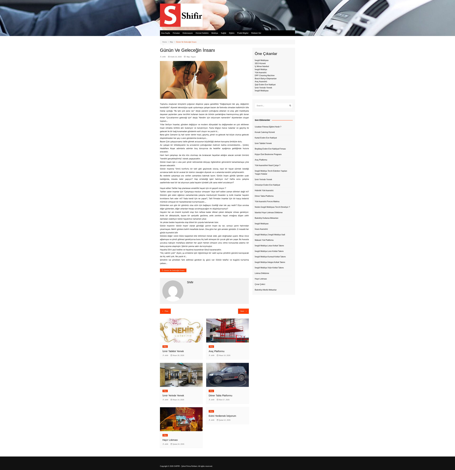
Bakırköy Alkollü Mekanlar (266, 290)
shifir (164, 57)
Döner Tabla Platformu (220, 395)
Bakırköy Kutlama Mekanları (266, 218)
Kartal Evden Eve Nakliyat (266, 138)
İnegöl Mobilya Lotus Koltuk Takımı (269, 246)
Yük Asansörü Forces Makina (267, 201)
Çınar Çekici (260, 284)
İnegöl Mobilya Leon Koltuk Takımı (269, 251)
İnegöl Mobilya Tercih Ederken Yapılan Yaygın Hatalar (271, 172)
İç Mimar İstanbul (262, 66)
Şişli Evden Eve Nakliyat (265, 85)
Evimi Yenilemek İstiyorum (222, 416)
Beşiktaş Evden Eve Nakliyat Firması (270, 149)
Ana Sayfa (165, 33)
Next (242, 311)
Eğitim (231, 33)
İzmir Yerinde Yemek (173, 395)
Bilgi (188, 57)
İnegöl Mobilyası (261, 60)
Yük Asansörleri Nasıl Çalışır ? (267, 165)
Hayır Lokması (170, 440)
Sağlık (223, 33)
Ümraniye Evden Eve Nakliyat (267, 185)
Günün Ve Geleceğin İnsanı (174, 270)
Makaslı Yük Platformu (264, 240)
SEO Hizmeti (260, 63)
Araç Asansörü (261, 82)
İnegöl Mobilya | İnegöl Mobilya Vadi (270, 235)
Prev (166, 311)
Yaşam (193, 57)
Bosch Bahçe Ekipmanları (266, 79)
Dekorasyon (188, 33)
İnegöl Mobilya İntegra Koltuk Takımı (270, 262)
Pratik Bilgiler (242, 33)
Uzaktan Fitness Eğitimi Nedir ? (268, 127)
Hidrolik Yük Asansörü (264, 190)
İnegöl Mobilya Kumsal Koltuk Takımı (270, 257)
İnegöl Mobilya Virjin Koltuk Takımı (269, 268)
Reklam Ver (256, 33)
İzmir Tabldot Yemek (173, 351)
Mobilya (214, 33)
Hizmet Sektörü (202, 33)
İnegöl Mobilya (261, 69)
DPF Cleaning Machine (265, 75)
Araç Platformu (216, 351)
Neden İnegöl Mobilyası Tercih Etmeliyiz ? (272, 207)
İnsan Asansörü (261, 229)
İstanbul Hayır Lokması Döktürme (269, 212)
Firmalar (176, 33)
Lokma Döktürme (262, 273)
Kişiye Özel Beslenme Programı (268, 154)
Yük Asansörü (260, 73)
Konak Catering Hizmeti (265, 132)
